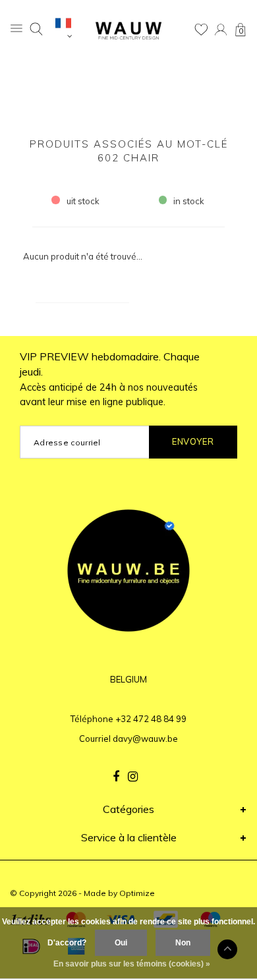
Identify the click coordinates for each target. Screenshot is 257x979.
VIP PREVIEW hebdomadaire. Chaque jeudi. (110, 379)
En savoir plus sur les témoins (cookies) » (131, 963)
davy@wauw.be (145, 738)
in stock (188, 201)
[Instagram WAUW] (133, 776)
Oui (121, 942)
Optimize (137, 893)
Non (182, 942)
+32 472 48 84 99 (150, 718)
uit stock (83, 201)
